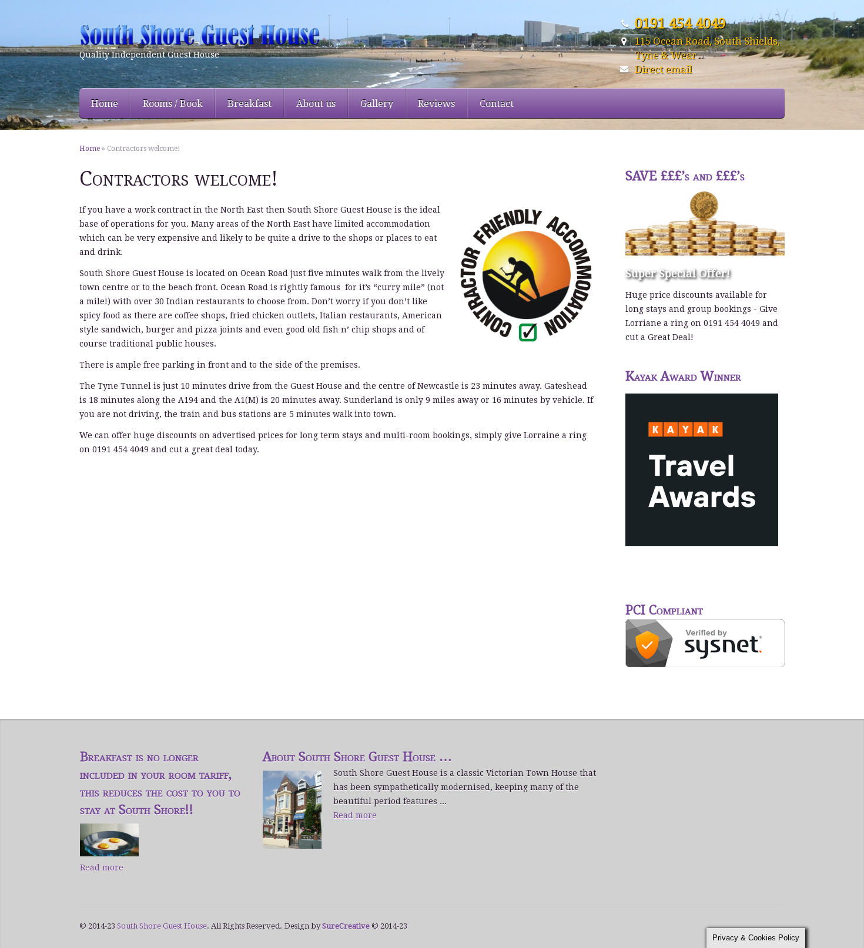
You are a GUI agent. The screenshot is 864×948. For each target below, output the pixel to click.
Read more (101, 867)
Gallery (376, 103)
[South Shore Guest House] (213, 34)
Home (104, 103)
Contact (497, 103)
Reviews (436, 103)
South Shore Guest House (162, 926)
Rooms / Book (173, 103)
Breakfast (249, 103)
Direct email (663, 69)
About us (316, 103)
